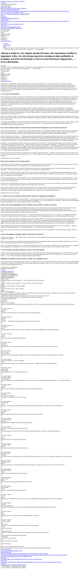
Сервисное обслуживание (13, 11)
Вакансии (16, 9)
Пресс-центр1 (4, 12)
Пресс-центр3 (19, 12)
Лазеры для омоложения (55, 555)
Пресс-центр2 (12, 12)
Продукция (4, 555)
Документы (23, 8)
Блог (5, 46)
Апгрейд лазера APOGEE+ (62, 11)
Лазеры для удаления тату (42, 555)
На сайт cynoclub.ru (6, 549)
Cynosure (64, 555)
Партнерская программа (7, 9)
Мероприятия (11, 14)
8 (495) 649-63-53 (5, 28)
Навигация (4, 553)
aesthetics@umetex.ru (6, 7)
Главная (6, 43)
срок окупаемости (13, 274)
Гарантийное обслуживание (28, 11)
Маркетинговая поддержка (43, 11)
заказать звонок (25, 14)
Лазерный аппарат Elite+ (7, 271)
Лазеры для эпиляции (29, 555)
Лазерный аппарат (11, 556)
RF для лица (20, 556)
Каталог (3, 8)
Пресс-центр (4, 14)
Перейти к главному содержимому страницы (13, 1)
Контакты (18, 14)
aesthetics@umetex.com (16, 28)
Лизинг (52, 11)
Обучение (3, 11)
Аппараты (3, 556)
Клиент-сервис (16, 8)
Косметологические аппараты (15, 555)
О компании (8, 8)
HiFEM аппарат (27, 556)
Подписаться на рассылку (7, 277)
